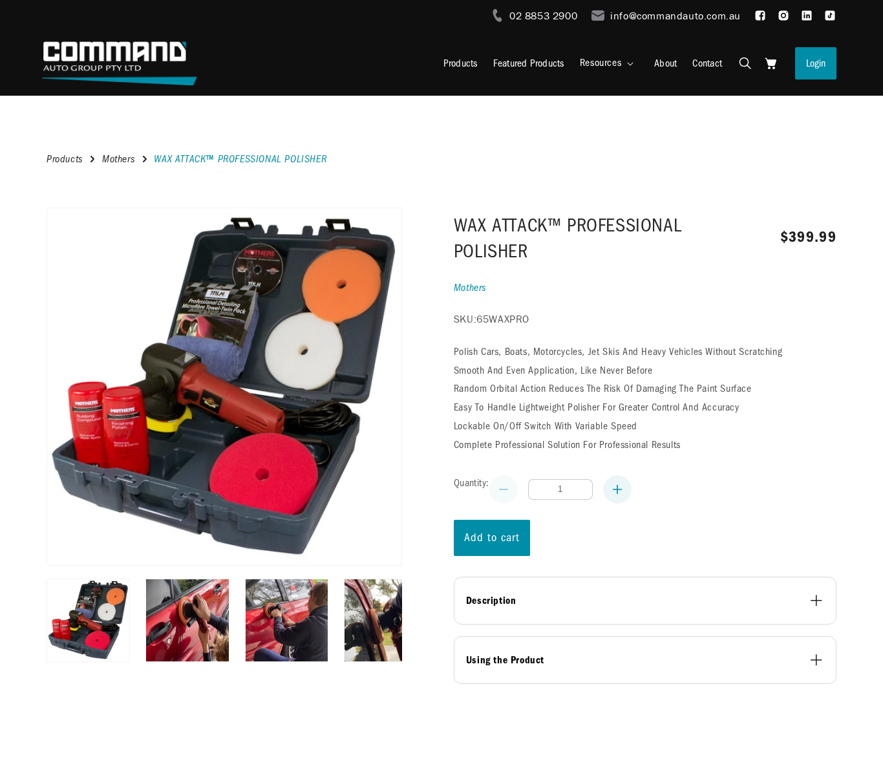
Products (65, 159)
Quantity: (471, 483)
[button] (609, 63)
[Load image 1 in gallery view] (88, 620)
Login (815, 63)
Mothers (118, 159)
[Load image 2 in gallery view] (187, 620)
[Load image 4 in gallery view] (385, 620)
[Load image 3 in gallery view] (286, 620)
